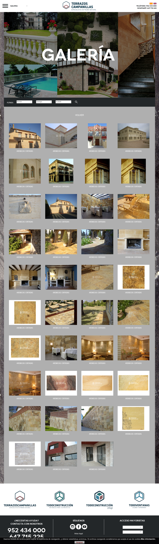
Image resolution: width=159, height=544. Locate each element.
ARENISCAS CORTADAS (25, 151)
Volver (79, 115)
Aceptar (79, 542)
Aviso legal (78, 533)
